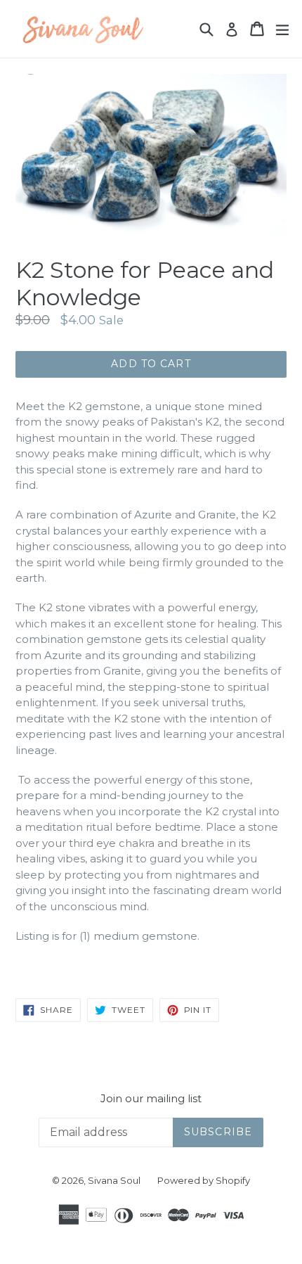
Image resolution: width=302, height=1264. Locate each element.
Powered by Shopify (203, 1180)
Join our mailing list (151, 1098)
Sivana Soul (114, 1180)
